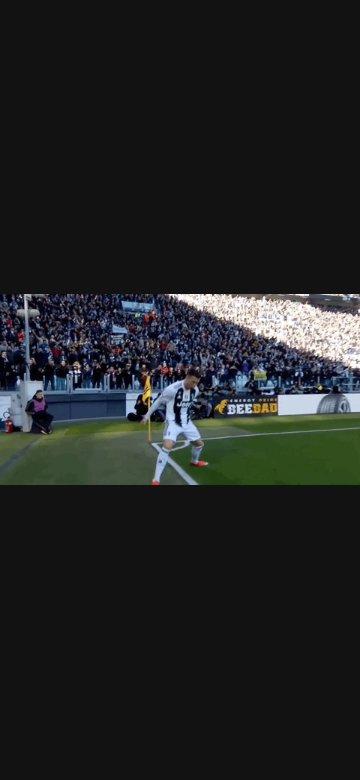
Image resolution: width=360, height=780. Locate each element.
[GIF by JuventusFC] (180, 390)
